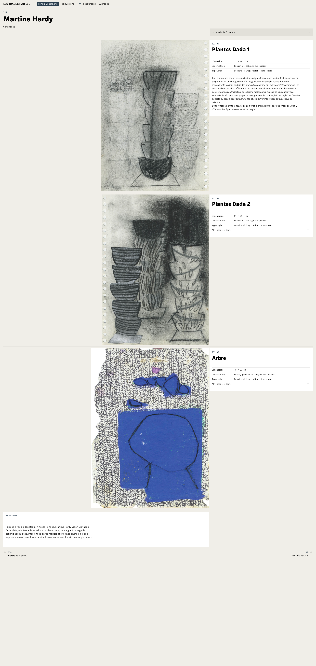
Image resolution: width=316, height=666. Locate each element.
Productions (67, 3)
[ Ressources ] (87, 3)
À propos (104, 3)
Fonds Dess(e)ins (48, 3)
